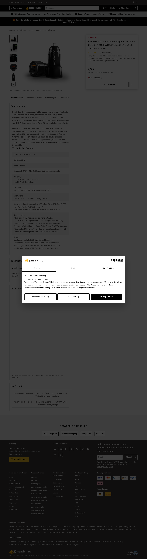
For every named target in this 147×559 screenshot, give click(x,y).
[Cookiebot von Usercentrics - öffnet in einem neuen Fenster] (113, 260)
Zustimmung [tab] (39, 268)
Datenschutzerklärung (40, 288)
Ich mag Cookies (106, 297)
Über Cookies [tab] (107, 268)
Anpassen (72, 297)
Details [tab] (73, 268)
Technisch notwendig (40, 297)
